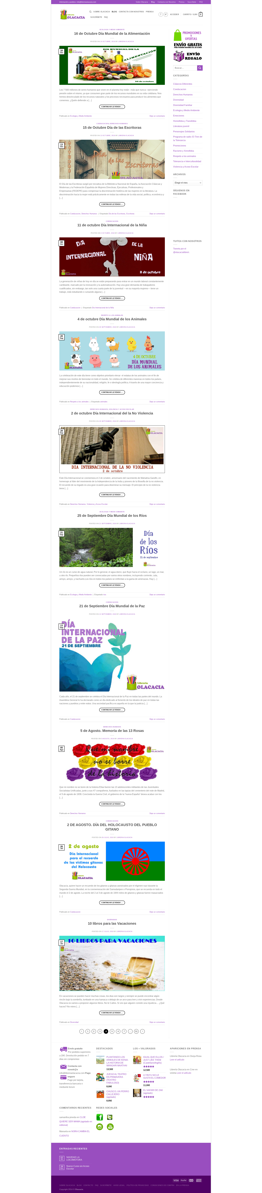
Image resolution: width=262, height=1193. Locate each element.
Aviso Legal (119, 1185)
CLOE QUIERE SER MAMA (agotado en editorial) (75, 1121)
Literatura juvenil (181, 126)
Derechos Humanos (119, 123)
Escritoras (130, 214)
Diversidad (112, 919)
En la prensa (182, 1185)
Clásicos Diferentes (182, 84)
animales (103, 402)
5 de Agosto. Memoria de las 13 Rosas (112, 731)
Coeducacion (102, 123)
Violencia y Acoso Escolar (121, 409)
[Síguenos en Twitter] (165, 14)
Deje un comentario (157, 116)
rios (104, 595)
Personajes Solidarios (184, 131)
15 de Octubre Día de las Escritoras (112, 127)
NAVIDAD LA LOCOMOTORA (74, 1158)
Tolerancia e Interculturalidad (187, 161)
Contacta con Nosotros (167, 2)
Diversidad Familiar (182, 105)
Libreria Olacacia (126, 41)
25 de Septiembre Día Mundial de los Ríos (112, 515)
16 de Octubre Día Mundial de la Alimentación (112, 33)
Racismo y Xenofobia (183, 151)
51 (136, 1031)
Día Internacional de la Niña (103, 308)
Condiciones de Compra (162, 1185)
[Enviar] (200, 68)
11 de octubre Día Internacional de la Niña (112, 225)
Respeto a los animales (112, 315)
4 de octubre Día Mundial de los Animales (112, 319)
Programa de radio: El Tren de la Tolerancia (187, 138)
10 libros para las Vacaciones (112, 923)
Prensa (181, 2)
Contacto (88, 1185)
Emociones (178, 116)
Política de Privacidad (138, 1185)
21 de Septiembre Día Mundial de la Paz (112, 606)
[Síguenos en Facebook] (161, 14)
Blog (153, 2)
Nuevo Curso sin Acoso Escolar (77, 1167)
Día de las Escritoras (117, 214)
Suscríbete (191, 2)
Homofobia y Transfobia (184, 121)
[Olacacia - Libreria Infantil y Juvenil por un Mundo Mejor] (72, 14)
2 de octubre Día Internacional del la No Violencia (112, 413)
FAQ (201, 2)
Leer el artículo (177, 1059)
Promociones (179, 145)
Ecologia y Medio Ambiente (112, 29)
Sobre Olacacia (142, 2)
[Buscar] (90, 11)
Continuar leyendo (112, 107)
